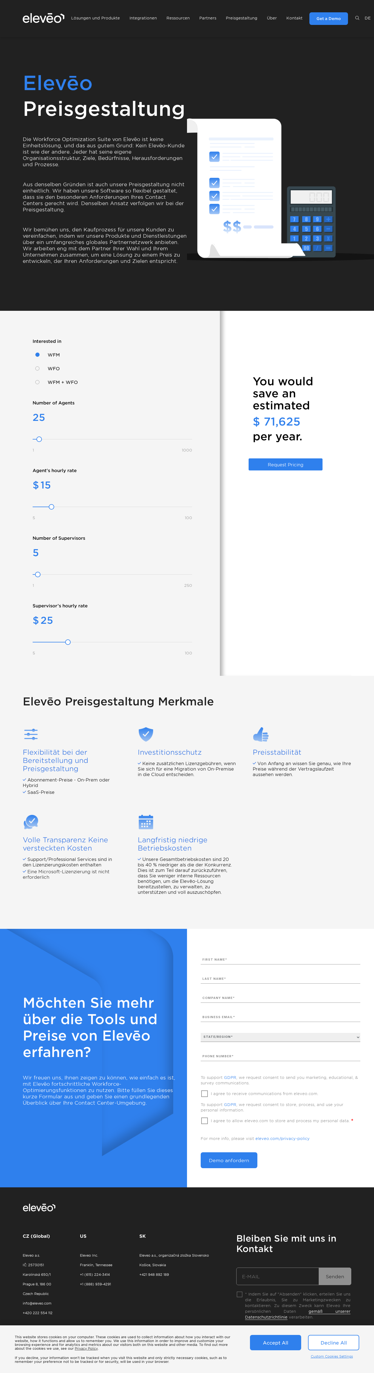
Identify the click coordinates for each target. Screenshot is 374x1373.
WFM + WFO (63, 382)
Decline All (334, 1342)
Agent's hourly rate (55, 470)
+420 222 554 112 (38, 1313)
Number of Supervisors (59, 538)
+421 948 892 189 (154, 1274)
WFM (54, 354)
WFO (54, 368)
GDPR (230, 1077)
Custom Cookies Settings (332, 1356)
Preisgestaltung (241, 18)
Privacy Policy (86, 1348)
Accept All (275, 1342)
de (368, 18)
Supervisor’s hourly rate (60, 605)
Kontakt (294, 18)
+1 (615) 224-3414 (95, 1274)
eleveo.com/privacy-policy (282, 1138)
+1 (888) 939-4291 (95, 1284)
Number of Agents (53, 402)
